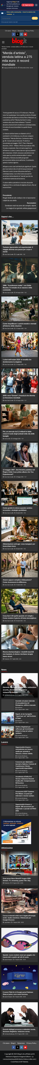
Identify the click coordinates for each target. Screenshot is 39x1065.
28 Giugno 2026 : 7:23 (21, 292)
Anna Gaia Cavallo (8, 254)
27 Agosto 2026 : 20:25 (17, 883)
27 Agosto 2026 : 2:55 (22, 787)
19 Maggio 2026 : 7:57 (18, 438)
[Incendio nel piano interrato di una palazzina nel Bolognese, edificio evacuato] (7, 705)
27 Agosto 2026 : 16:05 (22, 737)
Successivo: (20, 205)
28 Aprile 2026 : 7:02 (21, 548)
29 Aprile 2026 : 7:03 (21, 512)
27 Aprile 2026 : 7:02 (21, 584)
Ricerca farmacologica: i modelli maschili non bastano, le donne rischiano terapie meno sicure (18, 654)
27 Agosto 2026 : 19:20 (20, 996)
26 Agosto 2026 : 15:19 (22, 815)
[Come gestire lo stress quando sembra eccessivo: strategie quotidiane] (19, 493)
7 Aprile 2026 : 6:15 (16, 659)
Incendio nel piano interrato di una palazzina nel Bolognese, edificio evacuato (26, 703)
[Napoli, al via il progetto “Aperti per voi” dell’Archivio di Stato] (7, 718)
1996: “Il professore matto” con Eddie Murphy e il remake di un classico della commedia (17, 288)
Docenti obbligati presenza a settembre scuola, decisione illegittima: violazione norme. (19, 689)
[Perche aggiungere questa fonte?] (36, 5)
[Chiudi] (5, 5)
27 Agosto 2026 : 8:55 (22, 772)
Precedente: (19, 197)
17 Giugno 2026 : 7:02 (21, 364)
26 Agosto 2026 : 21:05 (22, 800)
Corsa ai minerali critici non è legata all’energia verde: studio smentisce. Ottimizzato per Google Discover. (19, 918)
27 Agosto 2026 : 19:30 (18, 922)
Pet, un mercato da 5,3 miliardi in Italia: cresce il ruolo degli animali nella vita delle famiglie (18, 434)
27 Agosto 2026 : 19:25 (20, 959)
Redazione (21, 31)
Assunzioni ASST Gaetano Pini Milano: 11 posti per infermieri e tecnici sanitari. (25, 794)
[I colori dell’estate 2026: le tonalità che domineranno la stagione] (19, 345)
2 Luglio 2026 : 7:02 (20, 254)
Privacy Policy (30, 31)
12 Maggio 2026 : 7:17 (21, 477)
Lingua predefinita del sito (11, 67)
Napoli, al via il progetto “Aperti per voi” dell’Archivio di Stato (26, 716)
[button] (3, 47)
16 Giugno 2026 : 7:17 (21, 400)
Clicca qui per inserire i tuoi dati (9, 22)
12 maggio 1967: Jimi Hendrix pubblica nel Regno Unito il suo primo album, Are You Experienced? (19, 472)
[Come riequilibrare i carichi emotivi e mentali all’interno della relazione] (19, 309)
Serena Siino (7, 438)
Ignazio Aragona (8, 959)
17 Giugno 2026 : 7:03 (21, 328)
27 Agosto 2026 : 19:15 (22, 695)
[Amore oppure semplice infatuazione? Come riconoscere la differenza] (19, 565)
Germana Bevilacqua (9, 695)
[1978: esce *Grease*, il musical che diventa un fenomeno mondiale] (19, 381)
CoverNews (15, 1062)
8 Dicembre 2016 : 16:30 (26, 67)
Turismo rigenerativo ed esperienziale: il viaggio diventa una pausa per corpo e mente (18, 249)
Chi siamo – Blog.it (10, 31)
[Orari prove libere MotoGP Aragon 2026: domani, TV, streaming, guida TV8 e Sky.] (19, 863)
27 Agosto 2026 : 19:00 (22, 709)
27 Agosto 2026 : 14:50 (22, 757)
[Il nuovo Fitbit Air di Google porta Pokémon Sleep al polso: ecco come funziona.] (19, 977)
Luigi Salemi (7, 922)
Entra (34, 18)
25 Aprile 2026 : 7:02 (21, 620)
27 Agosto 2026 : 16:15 (22, 722)
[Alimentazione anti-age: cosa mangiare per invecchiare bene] (19, 529)
